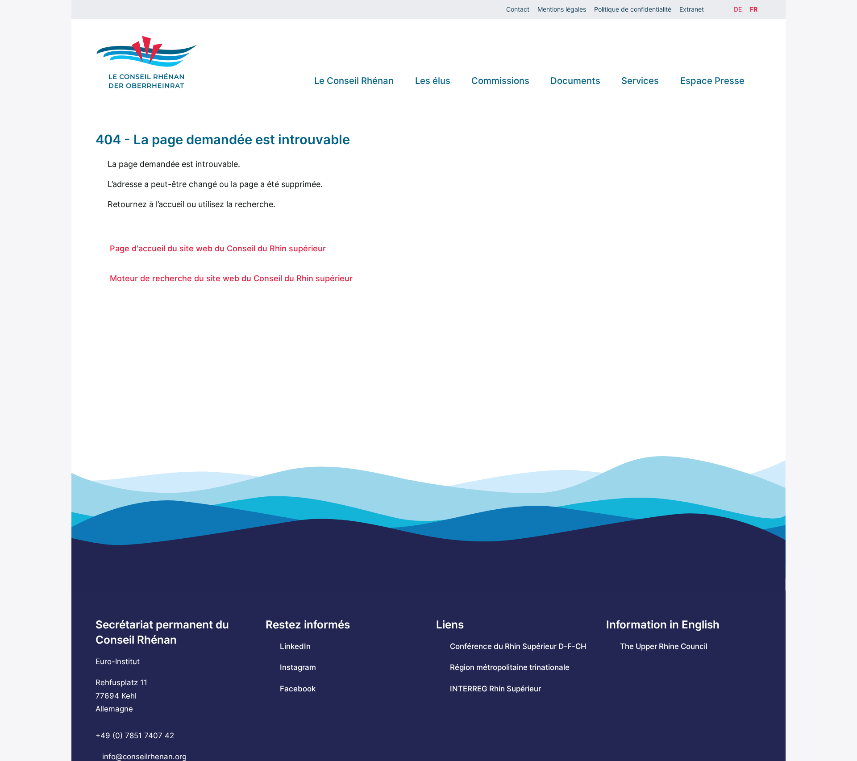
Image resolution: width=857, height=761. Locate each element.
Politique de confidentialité (632, 9)
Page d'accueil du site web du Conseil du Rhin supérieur (218, 248)
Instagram (298, 667)
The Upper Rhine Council (663, 646)
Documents (575, 80)
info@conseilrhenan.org (144, 756)
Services (640, 80)
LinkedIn (295, 646)
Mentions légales (561, 9)
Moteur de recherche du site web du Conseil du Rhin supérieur (231, 278)
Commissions (500, 80)
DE (738, 9)
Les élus (432, 80)
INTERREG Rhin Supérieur (495, 688)
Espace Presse (712, 80)
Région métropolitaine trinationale (510, 667)
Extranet (691, 9)
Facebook (297, 688)
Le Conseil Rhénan (354, 80)
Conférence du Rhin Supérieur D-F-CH (518, 646)
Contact (517, 9)
